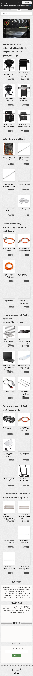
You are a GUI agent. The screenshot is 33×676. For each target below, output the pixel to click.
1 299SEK (25, 398)
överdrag (22, 612)
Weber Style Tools (25, 597)
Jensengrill (6, 589)
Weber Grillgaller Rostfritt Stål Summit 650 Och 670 (24, 516)
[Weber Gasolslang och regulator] (9, 240)
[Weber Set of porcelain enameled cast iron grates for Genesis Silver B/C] (9, 357)
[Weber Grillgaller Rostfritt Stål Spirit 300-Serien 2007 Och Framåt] (9, 331)
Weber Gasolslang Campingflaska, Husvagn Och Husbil (9, 276)
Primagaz (27, 593)
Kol (29, 608)
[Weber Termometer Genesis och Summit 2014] (24, 558)
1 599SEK (10, 434)
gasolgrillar (6, 608)
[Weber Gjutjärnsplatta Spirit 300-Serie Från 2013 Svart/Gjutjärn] (24, 331)
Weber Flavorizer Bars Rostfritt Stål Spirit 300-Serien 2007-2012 (24, 367)
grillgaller (21, 608)
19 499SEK (25, 79)
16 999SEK (10, 105)
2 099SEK (10, 346)
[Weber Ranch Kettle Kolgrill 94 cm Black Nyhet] (9, 65)
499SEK (11, 190)
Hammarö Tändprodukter (23, 587)
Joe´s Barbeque (14, 589)
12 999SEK (10, 131)
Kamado (25, 608)
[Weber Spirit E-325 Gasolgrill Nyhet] (24, 90)
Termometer (11, 612)
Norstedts (23, 591)
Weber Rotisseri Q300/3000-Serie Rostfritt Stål (8, 454)
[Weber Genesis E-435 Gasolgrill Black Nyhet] (24, 116)
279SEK (11, 164)
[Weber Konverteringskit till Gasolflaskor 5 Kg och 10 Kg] (24, 240)
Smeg (10, 595)
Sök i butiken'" (27, 610)
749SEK (26, 255)
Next (28, 28)
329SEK (26, 215)
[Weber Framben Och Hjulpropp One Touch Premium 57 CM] (24, 149)
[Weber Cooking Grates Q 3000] (9, 419)
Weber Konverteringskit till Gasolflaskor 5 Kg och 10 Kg (24, 250)
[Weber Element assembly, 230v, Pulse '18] (24, 175)
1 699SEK (25, 190)
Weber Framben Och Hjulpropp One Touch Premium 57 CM (24, 159)
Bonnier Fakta (7, 587)
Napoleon (12, 591)
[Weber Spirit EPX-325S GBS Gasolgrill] (9, 116)
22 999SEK (10, 79)
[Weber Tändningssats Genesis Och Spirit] (9, 383)
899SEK (26, 307)
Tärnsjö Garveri (17, 595)
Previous (4, 28)
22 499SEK (25, 131)
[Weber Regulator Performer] (9, 292)
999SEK (26, 460)
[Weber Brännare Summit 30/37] (24, 532)
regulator (13, 610)
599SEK (26, 164)
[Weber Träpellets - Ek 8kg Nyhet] (9, 149)
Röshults (6, 595)
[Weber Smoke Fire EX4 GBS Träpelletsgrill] (24, 65)
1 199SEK (26, 372)
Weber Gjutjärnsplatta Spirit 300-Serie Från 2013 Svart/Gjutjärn (24, 341)
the (15, 612)
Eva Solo (13, 587)
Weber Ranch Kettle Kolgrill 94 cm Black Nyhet (8, 74)
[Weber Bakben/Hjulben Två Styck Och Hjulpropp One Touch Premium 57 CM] (9, 175)
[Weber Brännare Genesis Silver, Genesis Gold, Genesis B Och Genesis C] (24, 383)
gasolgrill (27, 607)
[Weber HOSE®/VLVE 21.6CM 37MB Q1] (24, 266)
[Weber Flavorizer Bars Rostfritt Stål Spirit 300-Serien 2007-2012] (24, 357)
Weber (23, 595)
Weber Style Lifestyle (14, 597)
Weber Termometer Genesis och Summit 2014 (24, 568)
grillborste (16, 608)
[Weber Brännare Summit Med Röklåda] (9, 558)
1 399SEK (25, 346)
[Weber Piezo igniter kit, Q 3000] (9, 471)
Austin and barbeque (11, 607)
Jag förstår (26, 2)
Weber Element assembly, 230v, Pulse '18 (24, 184)
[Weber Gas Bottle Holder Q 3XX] (24, 471)
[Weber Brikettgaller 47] (24, 201)
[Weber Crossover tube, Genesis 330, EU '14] (9, 201)
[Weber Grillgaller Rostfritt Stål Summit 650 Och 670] (24, 507)
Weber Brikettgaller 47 (24, 209)
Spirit (17, 610)
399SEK (11, 398)
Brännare (18, 607)
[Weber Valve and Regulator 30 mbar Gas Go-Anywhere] (24, 292)
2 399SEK (10, 460)
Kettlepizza (22, 589)
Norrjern (17, 591)
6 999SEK (25, 105)
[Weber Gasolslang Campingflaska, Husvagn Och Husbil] (9, 266)
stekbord (21, 610)
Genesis (11, 608)
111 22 (4, 607)
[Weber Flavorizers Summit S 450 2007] (9, 532)
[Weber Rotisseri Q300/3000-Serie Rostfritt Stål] (9, 445)
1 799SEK (10, 372)
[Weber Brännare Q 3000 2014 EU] (24, 445)
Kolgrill (4, 610)
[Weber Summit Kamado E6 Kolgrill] (9, 90)
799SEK (26, 281)
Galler (22, 607)
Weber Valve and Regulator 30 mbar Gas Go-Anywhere (24, 301)
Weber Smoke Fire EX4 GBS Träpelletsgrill (24, 74)
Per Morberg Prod (20, 593)
